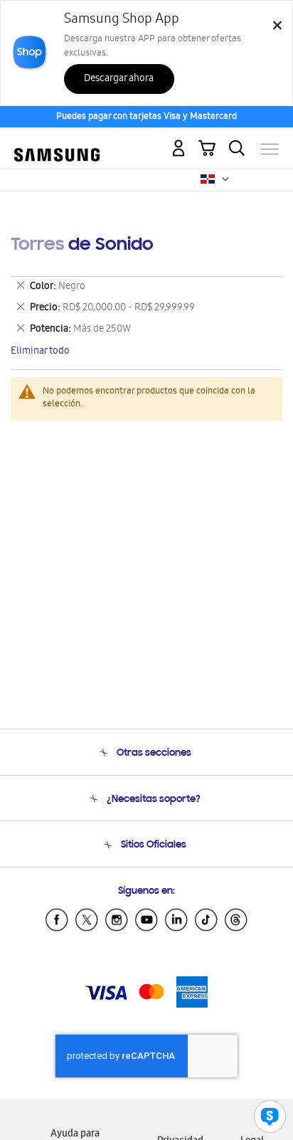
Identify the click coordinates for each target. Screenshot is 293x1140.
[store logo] (57, 143)
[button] (225, 179)
